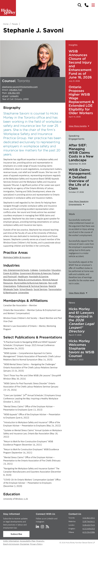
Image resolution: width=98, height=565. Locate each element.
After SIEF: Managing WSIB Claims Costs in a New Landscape (81, 152)
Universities (23, 293)
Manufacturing (10, 280)
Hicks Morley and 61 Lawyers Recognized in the (81, 320)
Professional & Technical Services (32, 286)
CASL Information (11, 541)
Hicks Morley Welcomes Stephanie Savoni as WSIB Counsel (81, 348)
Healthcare (23, 277)
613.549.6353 (89, 529)
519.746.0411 (89, 522)
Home (5, 24)
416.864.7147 (15, 90)
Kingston (72, 529)
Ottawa (71, 532)
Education (56, 270)
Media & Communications (29, 280)
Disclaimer (24, 544)
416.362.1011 (14, 93)
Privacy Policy (36, 544)
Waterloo (72, 522)
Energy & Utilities (11, 273)
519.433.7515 (89, 525)
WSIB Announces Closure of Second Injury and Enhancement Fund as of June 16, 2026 (80, 64)
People (15, 24)
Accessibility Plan (27, 541)
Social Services (40, 289)
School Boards (26, 289)
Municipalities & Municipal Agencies (30, 283)
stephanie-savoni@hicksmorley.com (20, 87)
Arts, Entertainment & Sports (16, 270)
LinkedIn (14, 96)
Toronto (72, 518)
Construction (45, 270)
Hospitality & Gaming (38, 277)
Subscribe (16, 534)
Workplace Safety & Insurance (16, 257)
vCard (5, 96)
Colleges (34, 270)
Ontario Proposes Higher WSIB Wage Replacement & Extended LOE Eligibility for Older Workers (81, 100)
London (72, 525)
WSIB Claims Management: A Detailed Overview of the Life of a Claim (80, 179)
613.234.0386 (89, 532)
